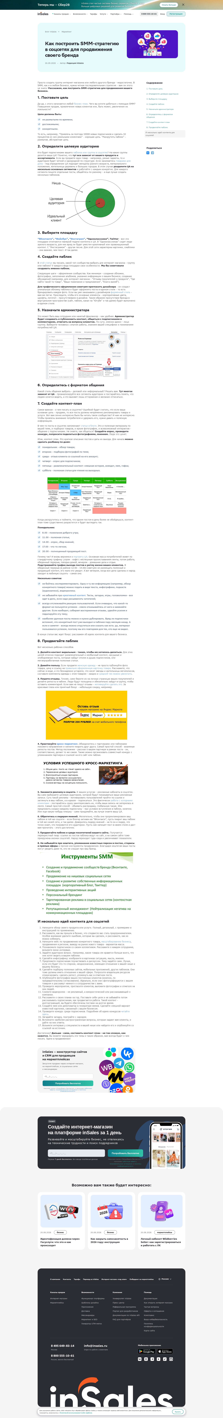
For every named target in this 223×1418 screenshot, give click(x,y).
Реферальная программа (124, 1307)
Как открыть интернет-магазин (158, 1303)
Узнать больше (169, 5)
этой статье (46, 263)
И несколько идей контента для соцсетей (160, 133)
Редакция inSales (75, 63)
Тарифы (93, 14)
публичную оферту (129, 1161)
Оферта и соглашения (154, 1311)
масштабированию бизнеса (116, 941)
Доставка (85, 1311)
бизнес (60, 1232)
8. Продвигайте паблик (157, 127)
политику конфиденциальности (73, 1090)
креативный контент (74, 595)
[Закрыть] (183, 5)
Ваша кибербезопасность (155, 1319)
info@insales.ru (95, 1346)
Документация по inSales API (126, 1315)
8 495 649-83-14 (62, 1346)
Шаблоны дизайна (90, 1303)
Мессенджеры (87, 1315)
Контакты (67, 1279)
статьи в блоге (89, 425)
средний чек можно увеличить (115, 673)
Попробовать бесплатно (68, 1083)
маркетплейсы (164, 1232)
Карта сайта (149, 1330)
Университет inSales (122, 1298)
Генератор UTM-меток (91, 1323)
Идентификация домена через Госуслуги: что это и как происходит (60, 1242)
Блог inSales (50, 31)
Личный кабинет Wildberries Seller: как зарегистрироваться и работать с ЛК (161, 1242)
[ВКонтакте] (147, 152)
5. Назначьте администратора (160, 109)
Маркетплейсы (57, 1303)
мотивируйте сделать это (108, 684)
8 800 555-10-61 (149, 14)
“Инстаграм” (77, 239)
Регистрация (176, 14)
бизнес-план (81, 103)
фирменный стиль (120, 292)
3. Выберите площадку (156, 99)
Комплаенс (149, 1315)
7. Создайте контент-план (158, 122)
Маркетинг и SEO (89, 1319)
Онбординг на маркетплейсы (142, 1279)
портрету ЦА (80, 556)
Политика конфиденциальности (154, 1325)
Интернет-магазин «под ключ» (114, 1279)
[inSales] (43, 14)
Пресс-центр (118, 1303)
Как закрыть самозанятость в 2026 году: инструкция (109, 1240)
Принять (178, 1412)
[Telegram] (152, 152)
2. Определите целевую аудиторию (162, 94)
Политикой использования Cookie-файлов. (76, 1413)
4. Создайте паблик (155, 104)
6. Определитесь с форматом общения (159, 115)
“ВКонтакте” (45, 239)
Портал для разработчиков (125, 1311)
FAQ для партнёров (122, 1319)
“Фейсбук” (61, 239)
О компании (55, 1279)
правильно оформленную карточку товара (88, 668)
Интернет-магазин (58, 1298)
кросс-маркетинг (67, 744)
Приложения (87, 1307)
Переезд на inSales (91, 1279)
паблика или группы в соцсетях (90, 152)
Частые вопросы (151, 1307)
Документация (150, 1298)
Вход (162, 14)
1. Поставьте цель (154, 89)
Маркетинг (67, 31)
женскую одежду (86, 665)
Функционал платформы (93, 1298)
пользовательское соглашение (66, 1090)
